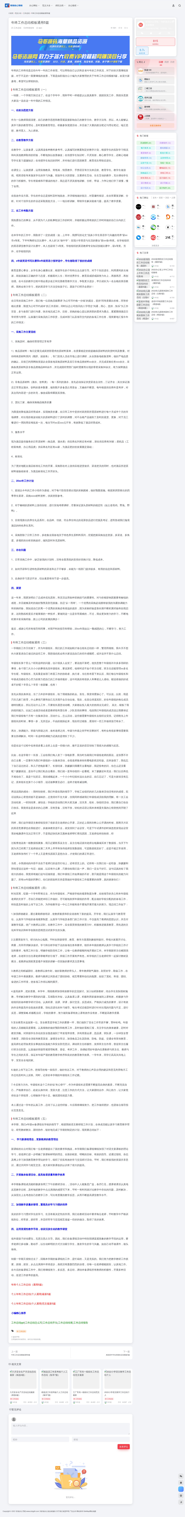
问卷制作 (165, 142)
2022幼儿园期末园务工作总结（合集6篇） (162, 292)
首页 (11, 13)
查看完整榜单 (155, 125)
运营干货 (146, 162)
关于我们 (59, 1511)
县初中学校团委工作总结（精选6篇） (161, 302)
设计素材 (164, 177)
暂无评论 (16, 1409)
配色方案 (165, 152)
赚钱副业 (164, 167)
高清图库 (145, 142)
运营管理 (165, 157)
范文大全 (18, 13)
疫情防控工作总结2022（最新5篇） (161, 281)
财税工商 (165, 172)
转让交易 (146, 167)
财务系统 (146, 177)
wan (40, 27)
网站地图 (93, 1511)
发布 (155, 197)
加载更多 (155, 245)
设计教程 (146, 182)
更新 (161, 197)
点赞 (173, 197)
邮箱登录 (146, 157)
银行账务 (146, 147)
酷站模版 (165, 147)
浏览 (167, 197)
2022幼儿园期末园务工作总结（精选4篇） (162, 313)
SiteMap (86, 1511)
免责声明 (66, 1511)
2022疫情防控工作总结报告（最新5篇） (162, 260)
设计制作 (164, 187)
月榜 (172, 61)
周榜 (166, 61)
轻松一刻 (165, 162)
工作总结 (26, 13)
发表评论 (123, 1446)
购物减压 (146, 172)
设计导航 (165, 182)
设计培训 (146, 187)
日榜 (161, 61)
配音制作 (146, 152)
